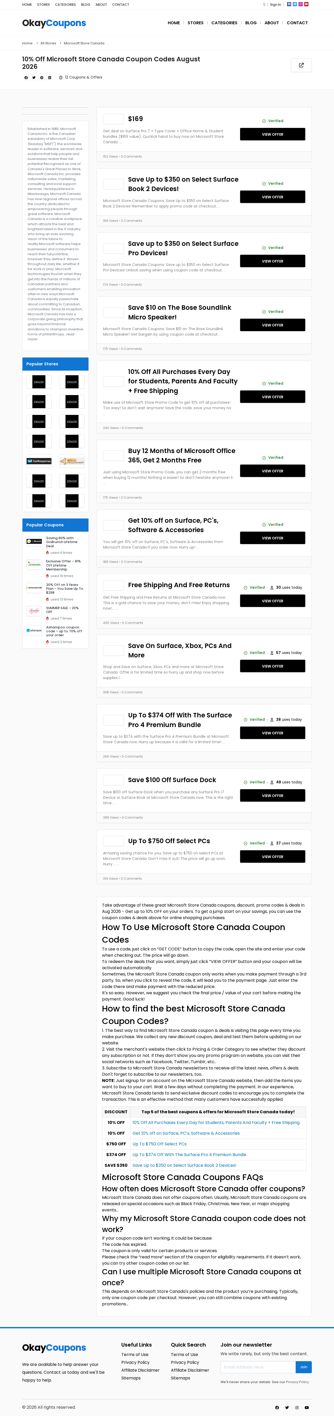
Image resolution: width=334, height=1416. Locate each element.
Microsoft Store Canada (84, 43)
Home (27, 43)
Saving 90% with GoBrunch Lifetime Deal (61, 542)
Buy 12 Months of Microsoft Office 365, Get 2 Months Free (181, 456)
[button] (264, 4)
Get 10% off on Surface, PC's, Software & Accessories (173, 525)
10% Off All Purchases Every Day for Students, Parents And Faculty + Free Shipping (183, 381)
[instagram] (301, 4)
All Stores (48, 43)
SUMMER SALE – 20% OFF (62, 610)
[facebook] (289, 4)
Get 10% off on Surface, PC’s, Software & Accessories (186, 1133)
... (121, 142)
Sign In (275, 4)
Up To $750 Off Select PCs (169, 841)
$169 (135, 119)
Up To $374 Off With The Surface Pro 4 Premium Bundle (180, 720)
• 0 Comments (130, 156)
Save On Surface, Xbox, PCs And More (180, 650)
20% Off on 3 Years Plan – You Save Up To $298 (64, 588)
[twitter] (295, 4)
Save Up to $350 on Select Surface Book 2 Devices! (183, 184)
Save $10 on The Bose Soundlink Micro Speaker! (179, 312)
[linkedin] (49, 78)
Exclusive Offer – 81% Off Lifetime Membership (63, 565)
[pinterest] (42, 78)
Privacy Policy (297, 1382)
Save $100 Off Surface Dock (172, 780)
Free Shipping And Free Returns (179, 585)
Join (303, 1367)
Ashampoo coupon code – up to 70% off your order (64, 631)
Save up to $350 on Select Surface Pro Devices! (183, 248)
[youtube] (306, 4)
